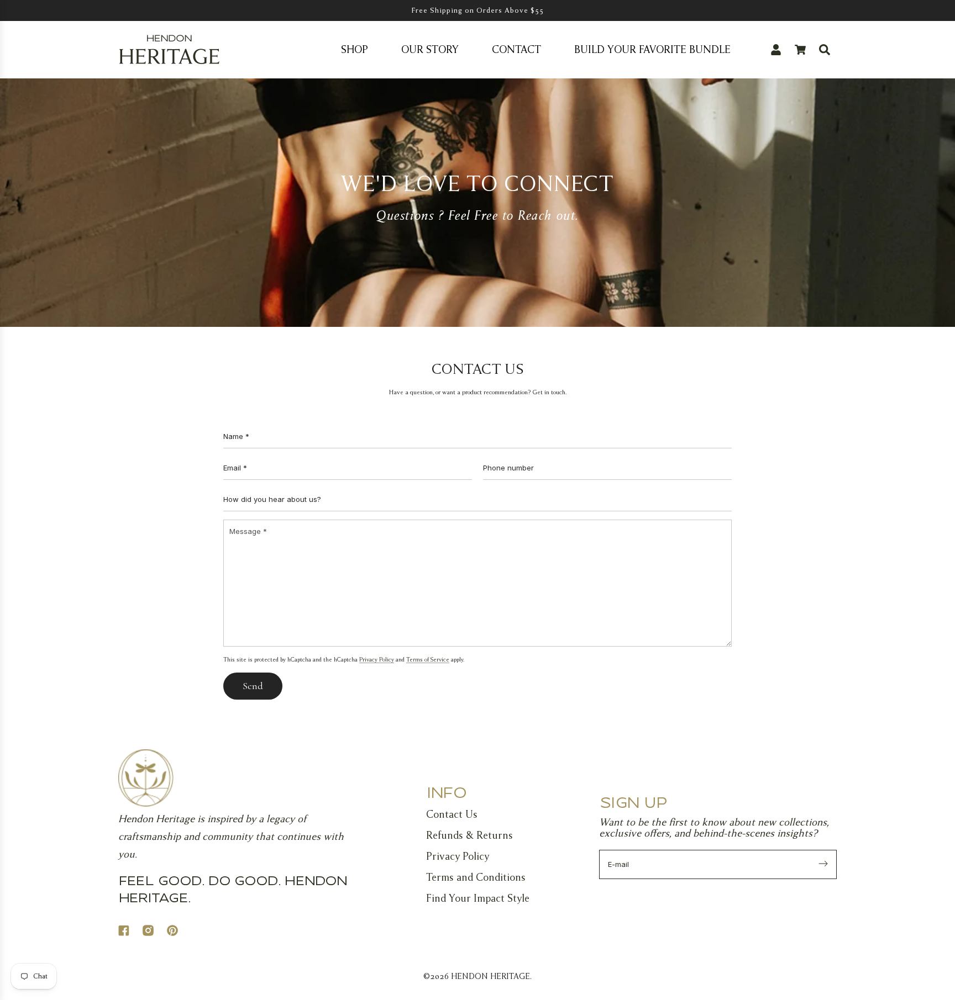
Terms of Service (427, 659)
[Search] (824, 50)
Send (253, 686)
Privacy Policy (376, 659)
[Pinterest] (179, 932)
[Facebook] (130, 932)
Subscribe (823, 864)
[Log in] (776, 50)
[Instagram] (155, 932)
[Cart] (800, 50)
